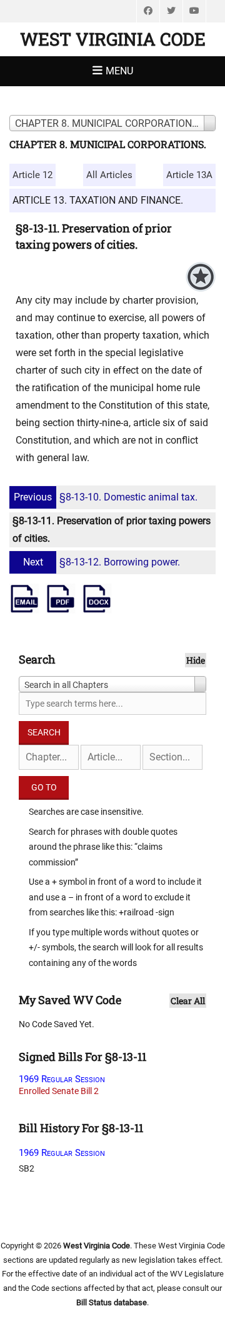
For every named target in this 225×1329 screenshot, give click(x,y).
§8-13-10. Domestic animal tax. (106, 497)
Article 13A (189, 175)
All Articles (109, 175)
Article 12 (32, 175)
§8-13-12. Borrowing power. (101, 562)
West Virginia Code (113, 39)
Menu (119, 71)
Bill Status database (111, 1302)
